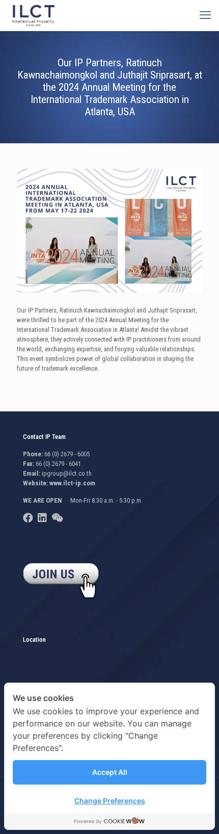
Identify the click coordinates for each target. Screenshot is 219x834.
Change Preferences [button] (109, 800)
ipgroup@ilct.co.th (67, 473)
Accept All (109, 772)
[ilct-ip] (34, 15)
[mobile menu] (205, 15)
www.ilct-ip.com (72, 483)
